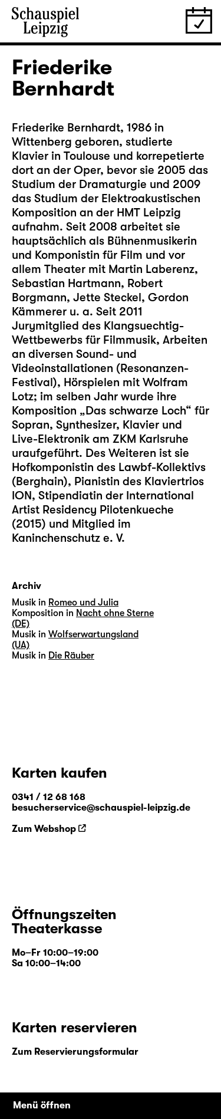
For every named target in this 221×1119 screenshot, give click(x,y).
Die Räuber (71, 655)
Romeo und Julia (83, 602)
